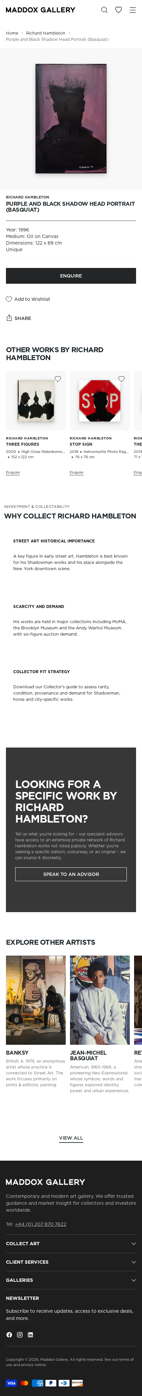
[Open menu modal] (132, 10)
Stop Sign (81, 444)
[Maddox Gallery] (40, 9)
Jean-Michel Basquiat (88, 1056)
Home (12, 33)
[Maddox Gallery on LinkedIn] (31, 1335)
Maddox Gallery (54, 1359)
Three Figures (22, 444)
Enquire (71, 276)
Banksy (17, 1053)
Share (23, 318)
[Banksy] (36, 1000)
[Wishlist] (118, 10)
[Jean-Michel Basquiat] (100, 1000)
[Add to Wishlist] (58, 379)
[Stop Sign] (99, 401)
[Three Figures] (36, 401)
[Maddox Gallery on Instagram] (20, 1335)
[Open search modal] (104, 10)
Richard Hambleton (45, 33)
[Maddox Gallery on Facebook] (10, 1335)
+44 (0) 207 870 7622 (40, 1224)
